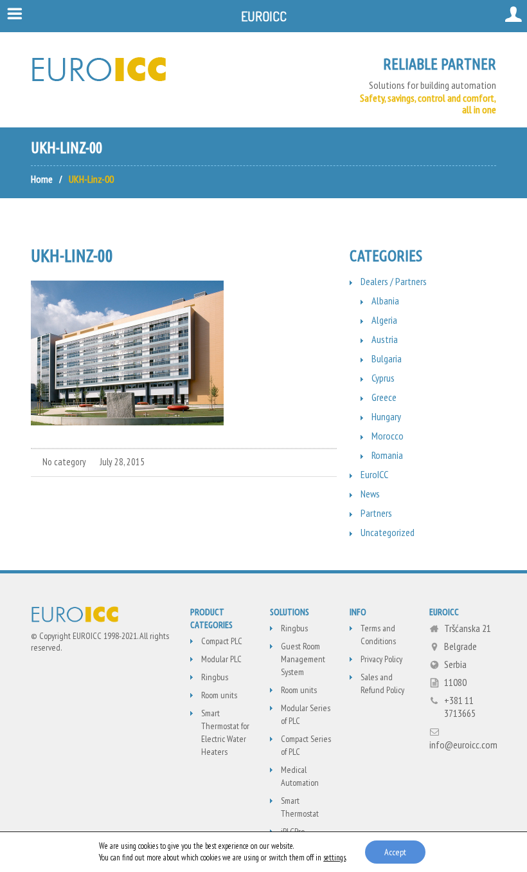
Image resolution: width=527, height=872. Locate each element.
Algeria (384, 319)
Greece (384, 397)
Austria (384, 339)
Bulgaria (386, 358)
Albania (385, 300)
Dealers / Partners (394, 281)
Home (42, 178)
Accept (395, 852)
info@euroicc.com (463, 744)
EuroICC (374, 474)
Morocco (387, 435)
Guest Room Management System (303, 659)
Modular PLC (221, 659)
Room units (219, 695)
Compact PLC (221, 641)
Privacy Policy (381, 659)
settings (334, 857)
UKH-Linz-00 (72, 255)
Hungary (386, 416)
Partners (376, 512)
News (370, 493)
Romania (387, 455)
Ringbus (214, 677)
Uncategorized (388, 532)
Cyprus (383, 377)
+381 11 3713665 (460, 706)
